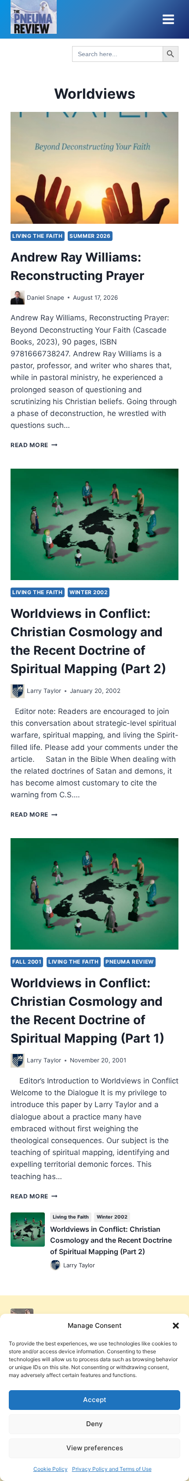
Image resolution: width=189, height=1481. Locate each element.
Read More (34, 444)
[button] (175, 1325)
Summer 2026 (90, 236)
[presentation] (94, 168)
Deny (94, 1424)
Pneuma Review (129, 961)
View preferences (94, 1448)
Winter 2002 (88, 592)
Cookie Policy (50, 1469)
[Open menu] (168, 19)
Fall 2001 (26, 961)
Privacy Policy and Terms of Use (112, 1469)
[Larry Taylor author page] (18, 691)
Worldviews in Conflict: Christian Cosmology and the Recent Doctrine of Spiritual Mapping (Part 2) (111, 1240)
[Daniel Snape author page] (18, 297)
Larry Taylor (44, 690)
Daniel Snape (45, 297)
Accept (94, 1399)
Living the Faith (37, 236)
